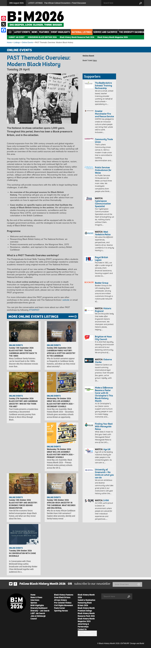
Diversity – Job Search (40, 610)
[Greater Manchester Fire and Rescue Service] (89, 111)
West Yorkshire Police (102, 233)
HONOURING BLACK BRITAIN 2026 (42, 37)
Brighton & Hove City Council (103, 338)
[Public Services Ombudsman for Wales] (89, 167)
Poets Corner (59, 608)
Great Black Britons (62, 597)
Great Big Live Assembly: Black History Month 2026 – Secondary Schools (60, 404)
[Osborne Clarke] (89, 360)
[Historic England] (89, 310)
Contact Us (82, 629)
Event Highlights (60, 32)
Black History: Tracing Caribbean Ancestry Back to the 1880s (23, 353)
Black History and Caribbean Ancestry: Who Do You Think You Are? (23, 404)
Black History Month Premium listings (86, 609)
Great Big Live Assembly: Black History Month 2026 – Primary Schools (60, 454)
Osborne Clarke (103, 361)
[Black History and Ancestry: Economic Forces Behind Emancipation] (23, 483)
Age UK (106, 449)
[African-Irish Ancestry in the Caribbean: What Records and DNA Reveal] (61, 483)
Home (9, 42)
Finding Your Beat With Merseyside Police (104, 426)
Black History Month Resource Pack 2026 (77, 37)
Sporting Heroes (61, 610)
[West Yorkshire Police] (89, 233)
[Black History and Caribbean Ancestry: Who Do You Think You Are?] (23, 382)
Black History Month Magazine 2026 (112, 37)
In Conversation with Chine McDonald (22, 554)
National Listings (82, 32)
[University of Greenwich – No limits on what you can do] (89, 470)
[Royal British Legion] (89, 259)
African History (60, 600)
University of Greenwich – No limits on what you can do (104, 473)
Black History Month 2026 (86, 596)
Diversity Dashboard (39, 608)
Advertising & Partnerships (83, 625)
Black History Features (63, 594)
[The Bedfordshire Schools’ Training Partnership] (89, 85)
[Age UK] (89, 451)
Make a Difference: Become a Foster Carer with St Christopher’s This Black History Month (104, 394)
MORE (71, 316)
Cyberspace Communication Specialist (103, 203)
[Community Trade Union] (89, 139)
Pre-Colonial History (62, 602)
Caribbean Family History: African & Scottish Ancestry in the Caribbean (61, 353)
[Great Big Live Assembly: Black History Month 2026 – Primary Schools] (61, 433)
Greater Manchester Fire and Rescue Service (104, 114)
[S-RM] (89, 500)
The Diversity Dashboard (133, 32)
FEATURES (44, 32)
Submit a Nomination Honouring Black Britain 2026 (86, 603)
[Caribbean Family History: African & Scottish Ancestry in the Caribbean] (61, 331)
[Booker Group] (89, 282)
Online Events (27, 42)
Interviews (35, 600)
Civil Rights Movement (63, 605)
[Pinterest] (3, 18)
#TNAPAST (34, 310)
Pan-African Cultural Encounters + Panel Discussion (65, 2)
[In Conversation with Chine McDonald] (23, 534)
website (65, 300)
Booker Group (102, 282)
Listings (17, 42)
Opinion (34, 602)
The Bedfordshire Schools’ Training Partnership (103, 85)
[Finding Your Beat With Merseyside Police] (89, 425)
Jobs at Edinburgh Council (38, 617)
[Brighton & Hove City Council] (89, 338)
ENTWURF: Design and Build (132, 643)
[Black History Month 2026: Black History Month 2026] (35, 19)
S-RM (106, 500)
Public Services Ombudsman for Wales (103, 170)
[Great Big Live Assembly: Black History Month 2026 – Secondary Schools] (61, 382)
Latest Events (22, 32)
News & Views (36, 597)
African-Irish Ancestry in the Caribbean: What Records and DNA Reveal (61, 505)
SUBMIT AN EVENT (17, 37)
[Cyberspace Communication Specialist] (89, 198)
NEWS (34, 32)
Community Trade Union (104, 140)
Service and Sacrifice (105, 32)
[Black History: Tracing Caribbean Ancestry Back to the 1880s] (23, 331)
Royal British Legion (101, 259)
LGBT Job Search (38, 613)
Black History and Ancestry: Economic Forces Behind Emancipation (23, 505)
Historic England (103, 310)
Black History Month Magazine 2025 (86, 620)
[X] (3, 24)
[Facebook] (3, 30)
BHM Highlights (37, 605)
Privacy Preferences (87, 633)
